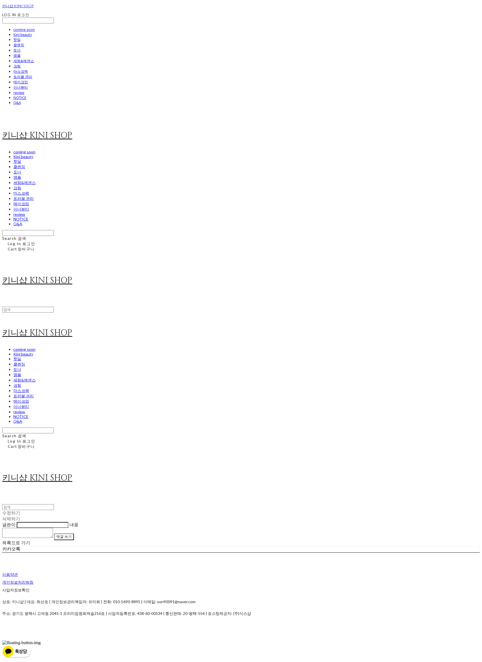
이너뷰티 (20, 87)
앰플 (17, 55)
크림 (17, 66)
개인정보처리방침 (17, 582)
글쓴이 (9, 524)
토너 (17, 50)
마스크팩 (20, 71)
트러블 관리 (22, 76)
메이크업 (20, 81)
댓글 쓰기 (64, 536)
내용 (73, 524)
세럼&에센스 (23, 60)
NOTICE (19, 97)
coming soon (24, 29)
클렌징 (18, 44)
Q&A (17, 102)
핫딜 (17, 39)
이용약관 (10, 574)
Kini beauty (22, 34)
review (18, 92)
